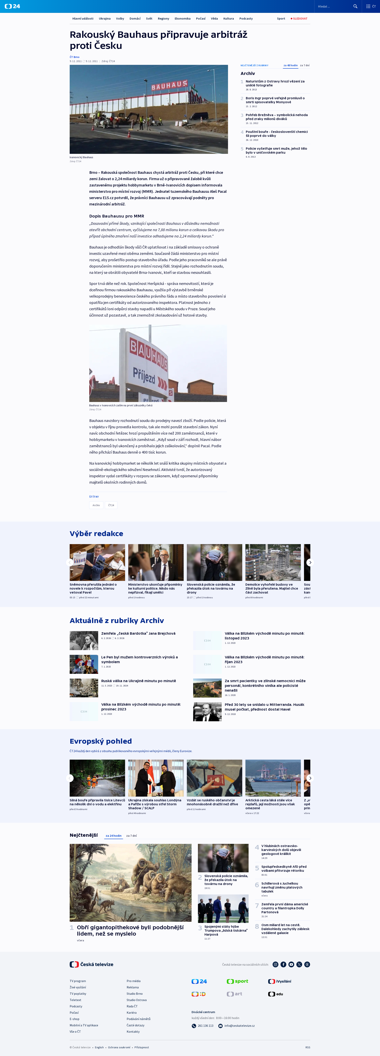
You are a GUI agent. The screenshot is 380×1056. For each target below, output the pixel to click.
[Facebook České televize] (283, 964)
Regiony (163, 18)
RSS (308, 1047)
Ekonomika (183, 18)
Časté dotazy (135, 1025)
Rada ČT (132, 1006)
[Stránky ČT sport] (237, 981)
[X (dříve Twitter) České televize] (299, 964)
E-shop (74, 1019)
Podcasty (246, 18)
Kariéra (132, 1012)
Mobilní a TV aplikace (84, 1025)
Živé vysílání (78, 987)
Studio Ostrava (137, 1000)
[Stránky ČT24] (199, 981)
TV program (78, 981)
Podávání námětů (138, 1019)
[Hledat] (355, 6)
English (99, 1047)
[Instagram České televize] (275, 964)
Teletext (75, 1000)
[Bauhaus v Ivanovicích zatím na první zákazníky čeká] (158, 363)
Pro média (134, 981)
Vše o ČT (75, 1031)
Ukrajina (105, 18)
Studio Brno (135, 993)
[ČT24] (12, 6)
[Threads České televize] (307, 964)
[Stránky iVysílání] (279, 981)
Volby (120, 18)
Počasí (200, 18)
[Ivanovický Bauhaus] (149, 109)
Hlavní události (82, 18)
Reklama (133, 987)
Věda (214, 18)
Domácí (135, 18)
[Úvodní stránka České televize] (92, 964)
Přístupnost (142, 1047)
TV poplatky (78, 993)
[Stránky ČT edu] (275, 994)
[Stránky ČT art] (234, 994)
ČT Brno (74, 57)
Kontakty (133, 1031)
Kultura (228, 18)
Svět (149, 18)
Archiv (96, 505)
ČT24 (111, 505)
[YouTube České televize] (291, 964)
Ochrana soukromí (119, 1047)
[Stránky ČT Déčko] (199, 994)
